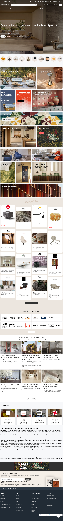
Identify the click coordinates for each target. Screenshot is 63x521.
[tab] (32, 1)
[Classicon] (59, 318)
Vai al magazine (31, 398)
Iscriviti (28, 479)
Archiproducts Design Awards (5, 507)
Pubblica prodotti (36, 1)
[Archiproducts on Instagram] (3, 488)
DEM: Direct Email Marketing (51, 498)
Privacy (33, 517)
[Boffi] (59, 325)
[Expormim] (35, 325)
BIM (9, 1)
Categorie (17, 495)
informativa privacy (18, 484)
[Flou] (43, 318)
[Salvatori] (51, 318)
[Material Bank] (7, 100)
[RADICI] (7, 172)
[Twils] (12, 318)
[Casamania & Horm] (28, 318)
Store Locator (34, 501)
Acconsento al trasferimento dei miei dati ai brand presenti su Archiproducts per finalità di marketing (14, 482)
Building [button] (5, 1)
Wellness (38, 434)
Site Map (61, 517)
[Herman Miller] (28, 325)
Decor (35, 434)
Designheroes (18, 511)
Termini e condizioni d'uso (47, 517)
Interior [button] (1, 1)
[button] (31, 1)
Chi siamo (2, 495)
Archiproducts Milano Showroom (5, 504)
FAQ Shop (33, 511)
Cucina (33, 434)
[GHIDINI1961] (51, 325)
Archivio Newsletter (19, 504)
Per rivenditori (42, 1)
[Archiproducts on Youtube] (13, 488)
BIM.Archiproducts (19, 508)
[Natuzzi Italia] (43, 325)
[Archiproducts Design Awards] (23, 100)
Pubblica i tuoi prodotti (50, 495)
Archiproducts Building (19, 510)
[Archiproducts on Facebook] (1, 488)
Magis (1, 440)
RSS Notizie (53, 517)
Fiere (17, 501)
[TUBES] (23, 172)
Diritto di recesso (34, 507)
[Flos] (20, 318)
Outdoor (24, 434)
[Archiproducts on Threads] (11, 488)
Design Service (54, 1)
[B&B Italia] (4, 325)
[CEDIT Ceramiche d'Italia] (35, 318)
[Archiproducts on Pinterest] (6, 488)
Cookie (41, 517)
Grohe (41, 450)
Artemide (2, 437)
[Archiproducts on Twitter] (8, 488)
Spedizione (33, 504)
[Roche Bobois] (12, 325)
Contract (42, 434)
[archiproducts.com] (4, 4)
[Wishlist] (55, 5)
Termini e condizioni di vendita (36, 508)
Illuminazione (16, 434)
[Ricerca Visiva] (35, 5)
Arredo (11, 434)
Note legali (33, 510)
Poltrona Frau (29, 439)
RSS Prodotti (57, 517)
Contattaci (2, 501)
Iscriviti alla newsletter (4, 508)
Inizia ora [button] (3, 36)
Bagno (21, 434)
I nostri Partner (2, 498)
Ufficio (29, 434)
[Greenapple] (20, 325)
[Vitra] (4, 318)
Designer (17, 498)
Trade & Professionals (48, 1)
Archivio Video (18, 507)
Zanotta (5, 437)
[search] (12, 5)
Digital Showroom (50, 505)
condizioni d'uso (12, 484)
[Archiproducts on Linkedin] (16, 488)
